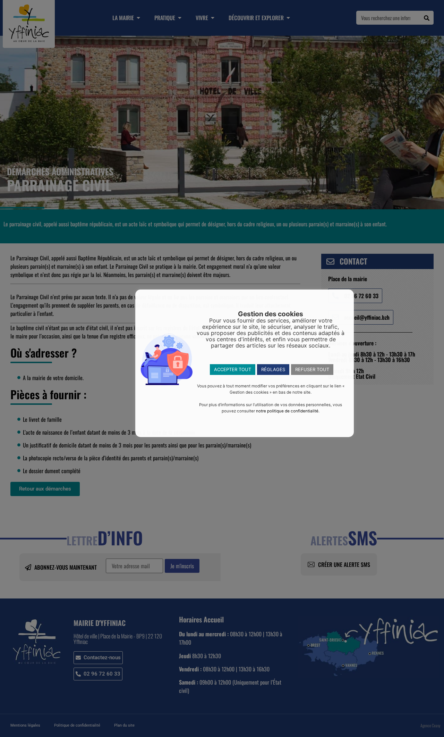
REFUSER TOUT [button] (312, 369)
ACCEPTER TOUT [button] (232, 369)
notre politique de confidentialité (287, 411)
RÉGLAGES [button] (273, 369)
